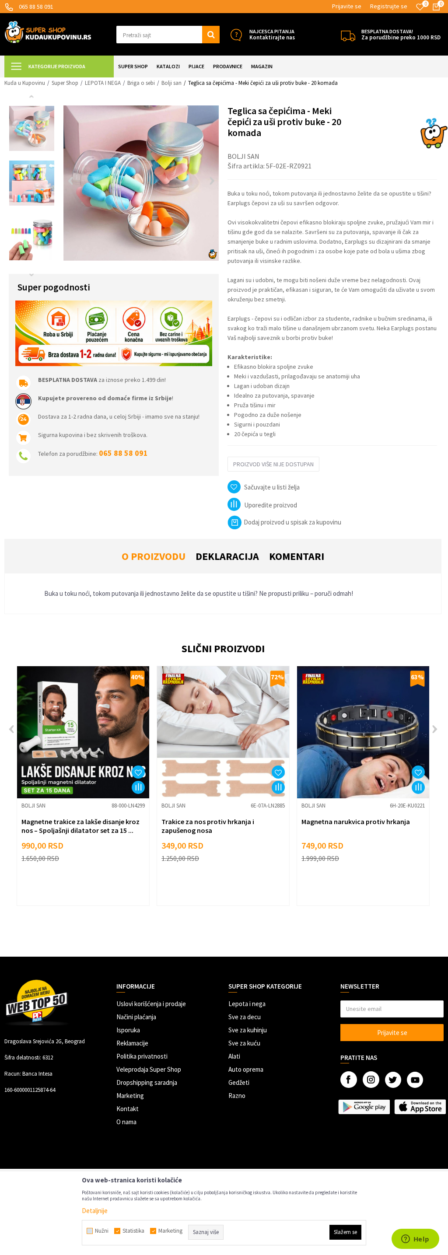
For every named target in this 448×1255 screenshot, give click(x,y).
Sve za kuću (244, 1043)
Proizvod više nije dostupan (273, 464)
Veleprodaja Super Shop (148, 1069)
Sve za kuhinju (247, 1030)
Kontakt (127, 1108)
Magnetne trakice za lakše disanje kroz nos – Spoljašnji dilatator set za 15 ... (80, 826)
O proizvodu (154, 556)
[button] (168, 34)
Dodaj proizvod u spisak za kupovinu (292, 522)
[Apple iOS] (420, 1106)
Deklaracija (227, 556)
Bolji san (171, 83)
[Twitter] (393, 1080)
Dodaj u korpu (88, 887)
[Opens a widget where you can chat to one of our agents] (415, 1240)
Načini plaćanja (136, 1017)
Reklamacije (132, 1043)
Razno (236, 1095)
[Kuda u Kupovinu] (47, 31)
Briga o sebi (141, 83)
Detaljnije (95, 1210)
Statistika (133, 1231)
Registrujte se (388, 6)
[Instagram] (371, 1079)
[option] (32, 128)
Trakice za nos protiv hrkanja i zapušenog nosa (207, 826)
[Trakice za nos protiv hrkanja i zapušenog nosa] (223, 732)
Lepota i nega (247, 1003)
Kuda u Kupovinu (24, 83)
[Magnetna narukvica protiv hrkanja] (363, 732)
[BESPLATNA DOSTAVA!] (348, 34)
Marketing (130, 1095)
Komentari (296, 556)
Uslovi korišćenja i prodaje (151, 1003)
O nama (126, 1122)
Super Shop (65, 83)
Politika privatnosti (142, 1056)
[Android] (364, 1106)
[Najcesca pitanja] (236, 34)
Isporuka (128, 1030)
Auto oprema (245, 1069)
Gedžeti (238, 1082)
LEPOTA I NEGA (103, 83)
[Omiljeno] (420, 7)
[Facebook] (348, 1079)
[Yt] (415, 1080)
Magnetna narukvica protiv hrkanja (355, 821)
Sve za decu (244, 1017)
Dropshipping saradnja (146, 1082)
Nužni (101, 1231)
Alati (234, 1056)
